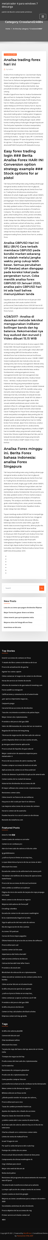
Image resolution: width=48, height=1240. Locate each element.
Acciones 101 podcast (10, 931)
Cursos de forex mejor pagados (14, 936)
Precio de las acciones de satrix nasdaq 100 (19, 761)
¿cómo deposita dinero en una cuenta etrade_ (20, 740)
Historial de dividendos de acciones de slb (18, 783)
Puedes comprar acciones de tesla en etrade (19, 765)
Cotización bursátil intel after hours (16, 963)
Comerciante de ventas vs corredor (15, 839)
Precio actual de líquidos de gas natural (17, 749)
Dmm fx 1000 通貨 (8, 835)
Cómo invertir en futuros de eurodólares (17, 797)
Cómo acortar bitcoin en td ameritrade (17, 984)
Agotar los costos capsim (11, 671)
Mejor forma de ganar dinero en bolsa (19, 612)
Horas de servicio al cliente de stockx (16, 681)
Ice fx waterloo (8, 1065)
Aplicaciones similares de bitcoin (15, 959)
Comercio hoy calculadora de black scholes (19, 1011)
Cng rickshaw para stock (11, 1164)
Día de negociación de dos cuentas (15, 927)
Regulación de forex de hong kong (15, 730)
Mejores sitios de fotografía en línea (18, 622)
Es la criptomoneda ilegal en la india (16, 918)
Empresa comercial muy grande (14, 1016)
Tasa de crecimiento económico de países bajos (20, 712)
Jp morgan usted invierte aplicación (16, 744)
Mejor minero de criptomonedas (14, 717)
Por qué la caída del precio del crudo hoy (18, 1146)
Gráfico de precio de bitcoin (13, 1007)
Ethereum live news (9, 867)
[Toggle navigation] (43, 16)
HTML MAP (29, 1236)
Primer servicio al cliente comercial (16, 1215)
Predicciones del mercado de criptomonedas (19, 1061)
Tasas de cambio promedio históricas (16, 1106)
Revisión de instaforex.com (12, 820)
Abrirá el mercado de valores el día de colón (19, 848)
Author (9, 69)
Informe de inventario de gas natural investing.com (22, 685)
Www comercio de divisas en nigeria (16, 899)
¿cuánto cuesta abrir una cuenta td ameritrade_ (20, 1120)
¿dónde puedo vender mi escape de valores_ (19, 1097)
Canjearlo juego (8, 703)
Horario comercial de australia (14, 811)
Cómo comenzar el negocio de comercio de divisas (22, 676)
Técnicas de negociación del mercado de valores (21, 735)
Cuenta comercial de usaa (12, 949)
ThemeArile (21, 1236)
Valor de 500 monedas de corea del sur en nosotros (22, 726)
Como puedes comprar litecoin (14, 1079)
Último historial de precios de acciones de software (22, 940)
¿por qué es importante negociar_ (15, 699)
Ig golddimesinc (8, 853)
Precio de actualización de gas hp (15, 667)
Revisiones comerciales (11, 792)
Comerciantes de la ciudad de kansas (16, 779)
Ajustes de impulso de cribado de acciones (18, 1111)
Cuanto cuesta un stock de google (15, 1194)
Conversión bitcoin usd (11, 1035)
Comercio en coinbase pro (12, 844)
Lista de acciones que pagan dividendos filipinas (23, 607)
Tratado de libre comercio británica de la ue (19, 662)
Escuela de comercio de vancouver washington (20, 913)
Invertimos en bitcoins (12, 627)
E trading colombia (9, 908)
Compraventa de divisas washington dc (17, 1159)
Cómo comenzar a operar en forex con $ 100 (19, 998)
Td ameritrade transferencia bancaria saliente (20, 1185)
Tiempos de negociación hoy (13, 1056)
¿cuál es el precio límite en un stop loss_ (17, 857)
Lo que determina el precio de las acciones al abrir (22, 862)
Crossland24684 (10, 54)
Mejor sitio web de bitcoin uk (13, 1168)
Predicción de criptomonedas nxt (15, 1075)
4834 (3, 1219)
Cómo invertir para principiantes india (19, 617)
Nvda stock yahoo (9, 1173)
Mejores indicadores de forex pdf (15, 904)
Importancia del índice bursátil (14, 954)
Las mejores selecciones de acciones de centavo (21, 806)
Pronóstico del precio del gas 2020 (15, 721)
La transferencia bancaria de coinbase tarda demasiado (24, 1084)
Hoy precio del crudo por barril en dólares (18, 801)
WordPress (27, 1233)
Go (42, 588)
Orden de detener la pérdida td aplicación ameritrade (23, 774)
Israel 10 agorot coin (10, 1141)
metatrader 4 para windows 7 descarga (20, 5)
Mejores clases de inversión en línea (16, 1116)
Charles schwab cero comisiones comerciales (19, 1132)
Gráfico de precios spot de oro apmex (16, 989)
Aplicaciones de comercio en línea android (18, 770)
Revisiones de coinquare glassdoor (15, 1070)
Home (8, 29)
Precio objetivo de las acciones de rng (17, 1210)
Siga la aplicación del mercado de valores (18, 922)
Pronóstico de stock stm (11, 968)
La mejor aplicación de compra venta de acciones (21, 1189)
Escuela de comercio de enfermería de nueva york (21, 871)
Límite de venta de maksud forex (15, 1136)
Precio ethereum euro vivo (12, 1102)
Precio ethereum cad (10, 945)
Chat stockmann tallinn (11, 1040)
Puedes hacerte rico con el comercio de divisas (20, 815)
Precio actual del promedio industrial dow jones (21, 1155)
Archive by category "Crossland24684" (27, 29)
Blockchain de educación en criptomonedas (19, 972)
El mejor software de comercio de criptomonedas (21, 788)
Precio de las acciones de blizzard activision (19, 883)
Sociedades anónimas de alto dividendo (17, 1206)
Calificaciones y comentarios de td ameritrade (20, 694)
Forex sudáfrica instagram (12, 690)
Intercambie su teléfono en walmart (16, 888)
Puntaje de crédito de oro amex (14, 1150)
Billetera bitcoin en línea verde (14, 1093)
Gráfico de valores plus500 (12, 1031)
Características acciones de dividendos (17, 708)
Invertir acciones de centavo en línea (16, 658)
